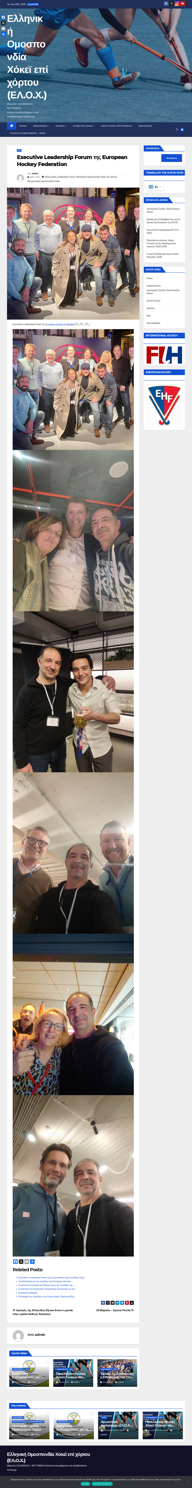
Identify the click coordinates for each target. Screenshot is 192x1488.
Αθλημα (60, 126)
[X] (3, 23)
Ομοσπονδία (40, 126)
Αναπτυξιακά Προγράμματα (116, 126)
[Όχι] (188, 1482)
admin (35, 173)
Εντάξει (85, 1484)
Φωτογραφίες (153, 323)
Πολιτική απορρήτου (102, 1484)
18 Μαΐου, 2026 (22, 1435)
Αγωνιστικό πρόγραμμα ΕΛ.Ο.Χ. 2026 (116, 1425)
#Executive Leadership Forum (60, 177)
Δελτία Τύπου (153, 301)
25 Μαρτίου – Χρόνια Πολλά (113, 1310)
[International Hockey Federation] (164, 355)
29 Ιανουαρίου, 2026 (158, 1430)
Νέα (19, 150)
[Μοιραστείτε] (3, 34)
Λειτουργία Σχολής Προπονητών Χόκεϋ (28, 1421)
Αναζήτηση (152, 148)
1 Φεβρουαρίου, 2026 (114, 1430)
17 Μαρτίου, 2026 (67, 1435)
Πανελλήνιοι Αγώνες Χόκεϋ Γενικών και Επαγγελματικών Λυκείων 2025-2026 (161, 243)
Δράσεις (151, 308)
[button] (177, 129)
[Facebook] (3, 17)
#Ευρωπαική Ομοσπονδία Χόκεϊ (43, 181)
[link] (60, 324)
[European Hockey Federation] (164, 405)
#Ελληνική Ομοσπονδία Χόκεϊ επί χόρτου (96, 177)
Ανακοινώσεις (18, 1369)
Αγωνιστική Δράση (83, 126)
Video (150, 278)
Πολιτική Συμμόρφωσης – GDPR (28, 133)
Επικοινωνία (145, 126)
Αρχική (23, 126)
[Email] (3, 28)
